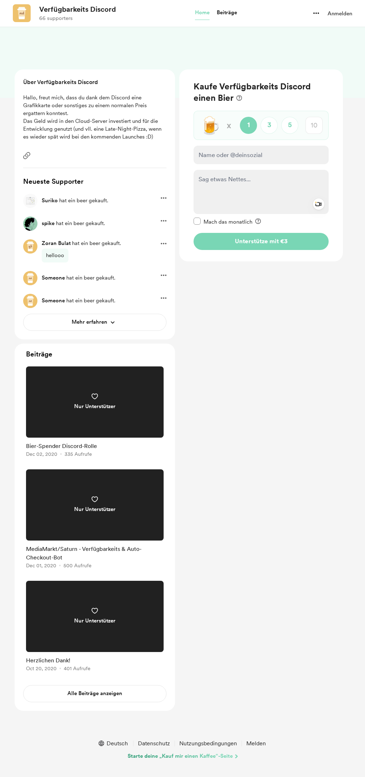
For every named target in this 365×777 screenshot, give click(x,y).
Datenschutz (154, 743)
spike (48, 223)
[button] (202, 13)
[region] (261, 165)
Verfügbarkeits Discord (77, 9)
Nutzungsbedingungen (208, 743)
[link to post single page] (94, 413)
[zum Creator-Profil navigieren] (22, 13)
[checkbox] (223, 221)
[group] (94, 413)
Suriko (50, 200)
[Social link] (26, 155)
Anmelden (340, 13)
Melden (256, 743)
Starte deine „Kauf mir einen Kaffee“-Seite (180, 756)
